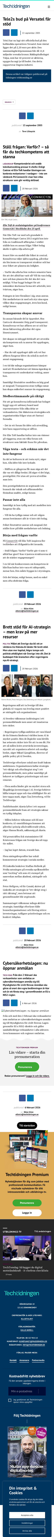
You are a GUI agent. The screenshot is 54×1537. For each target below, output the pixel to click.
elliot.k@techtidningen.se (27, 611)
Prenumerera (25, 1067)
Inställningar (27, 1523)
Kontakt (13, 1360)
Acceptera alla (27, 1515)
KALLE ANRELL (27, 1330)
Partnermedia (38, 1360)
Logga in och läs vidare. (38, 1075)
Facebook (23, 1421)
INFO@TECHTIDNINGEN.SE (34, 1345)
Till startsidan (27, 1125)
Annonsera (24, 1360)
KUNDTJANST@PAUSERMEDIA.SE (33, 1341)
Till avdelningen (42, 1231)
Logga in (27, 1212)
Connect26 (12, 540)
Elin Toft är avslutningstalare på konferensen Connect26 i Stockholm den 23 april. (26, 227)
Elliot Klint (27, 1319)
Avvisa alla (27, 1530)
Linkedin (31, 1421)
